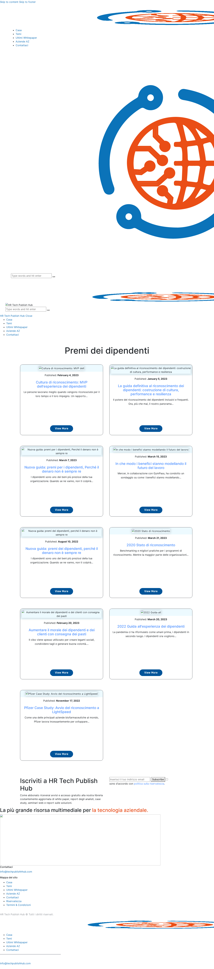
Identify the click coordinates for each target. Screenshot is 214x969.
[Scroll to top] (1, 967)
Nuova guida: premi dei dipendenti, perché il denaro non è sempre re (62, 551)
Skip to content (9, 1)
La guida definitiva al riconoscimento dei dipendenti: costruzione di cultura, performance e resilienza (151, 390)
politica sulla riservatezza (149, 783)
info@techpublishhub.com (15, 963)
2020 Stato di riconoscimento (151, 545)
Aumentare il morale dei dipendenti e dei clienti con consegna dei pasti (62, 632)
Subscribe (158, 779)
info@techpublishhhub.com (16, 871)
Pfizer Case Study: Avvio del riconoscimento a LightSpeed (61, 710)
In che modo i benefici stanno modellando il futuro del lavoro (150, 466)
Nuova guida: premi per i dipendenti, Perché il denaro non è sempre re (61, 469)
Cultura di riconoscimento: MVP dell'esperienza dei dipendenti (61, 384)
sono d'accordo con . (137, 783)
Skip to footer (27, 1)
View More (61, 428)
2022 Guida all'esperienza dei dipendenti (151, 626)
